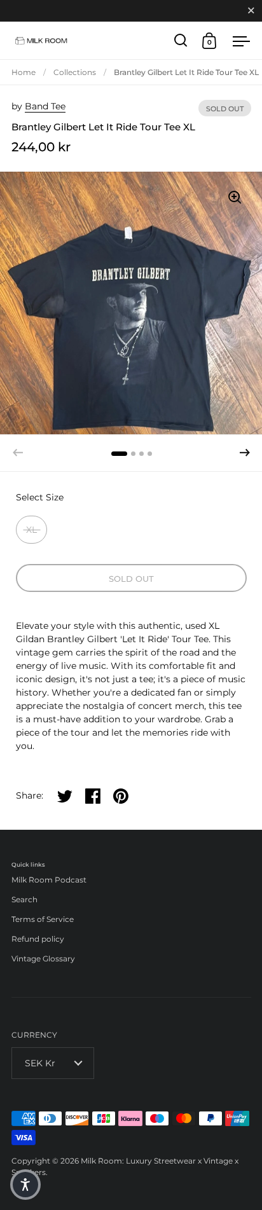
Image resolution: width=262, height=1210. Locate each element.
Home (23, 72)
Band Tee (45, 106)
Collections (74, 72)
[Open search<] (181, 40)
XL (31, 529)
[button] (245, 452)
